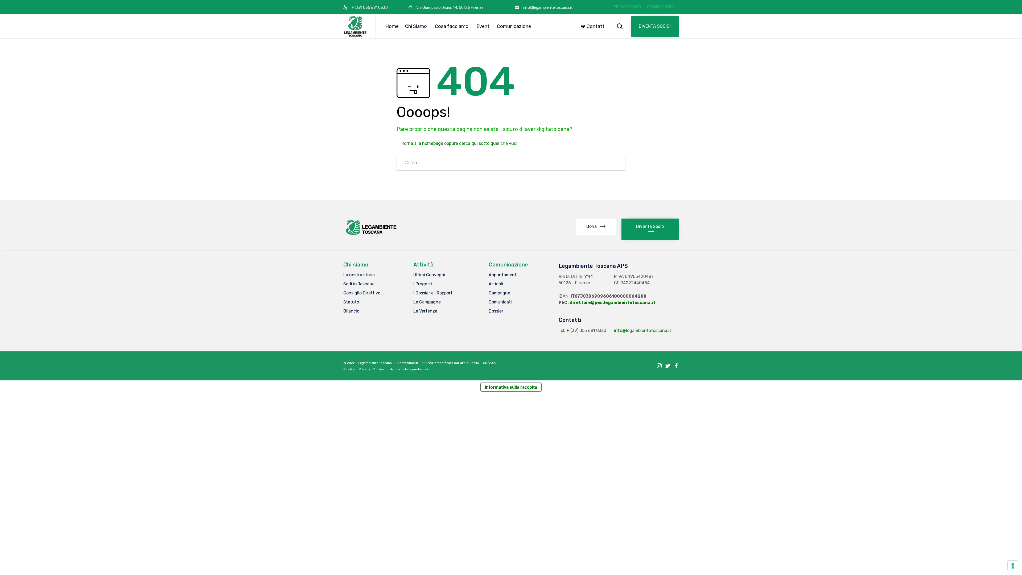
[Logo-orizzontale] (370, 234)
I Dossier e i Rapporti (433, 292)
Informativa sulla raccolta (511, 387)
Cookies (379, 369)
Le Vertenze (425, 311)
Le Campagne (427, 302)
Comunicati (500, 302)
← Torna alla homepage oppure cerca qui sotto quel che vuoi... (459, 143)
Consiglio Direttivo (361, 292)
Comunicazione (514, 26)
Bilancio (351, 311)
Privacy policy (628, 7)
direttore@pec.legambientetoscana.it (613, 302)
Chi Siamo (416, 26)
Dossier (496, 311)
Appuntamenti (503, 274)
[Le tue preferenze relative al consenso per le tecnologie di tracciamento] (1013, 566)
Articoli (496, 283)
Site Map (349, 369)
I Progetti (422, 283)
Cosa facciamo (451, 26)
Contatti (596, 26)
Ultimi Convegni (429, 274)
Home (392, 26)
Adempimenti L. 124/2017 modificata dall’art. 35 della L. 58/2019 (446, 363)
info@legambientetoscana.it (642, 330)
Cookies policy (661, 7)
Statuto (351, 302)
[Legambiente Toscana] (355, 26)
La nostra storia (359, 274)
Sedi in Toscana (358, 283)
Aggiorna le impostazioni (409, 369)
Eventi (483, 26)
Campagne (499, 292)
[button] (655, 26)
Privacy (364, 369)
